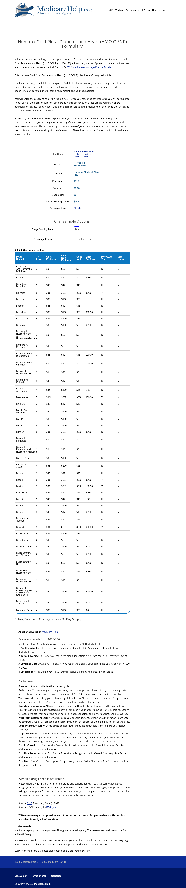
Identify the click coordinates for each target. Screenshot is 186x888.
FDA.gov (51, 807)
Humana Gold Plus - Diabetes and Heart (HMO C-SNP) (85, 154)
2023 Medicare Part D (54, 862)
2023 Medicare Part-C (26, 862)
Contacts (56, 876)
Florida (77, 208)
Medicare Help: (50, 632)
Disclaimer (21, 876)
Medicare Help (42, 883)
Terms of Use (38, 876)
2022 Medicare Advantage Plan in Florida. (89, 67)
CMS (29, 803)
